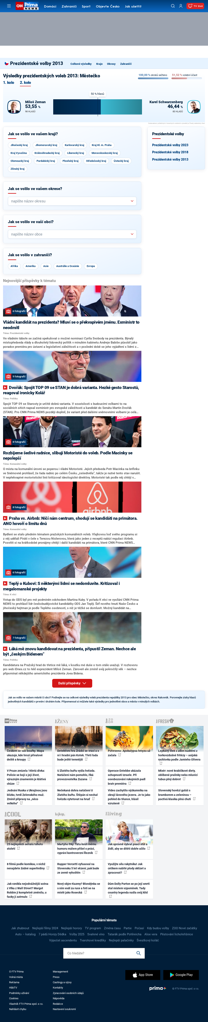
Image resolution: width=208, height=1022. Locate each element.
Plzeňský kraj (70, 160)
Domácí (50, 6)
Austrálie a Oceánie (67, 266)
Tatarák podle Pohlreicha (124, 934)
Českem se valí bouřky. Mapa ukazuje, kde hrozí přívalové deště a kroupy (25, 755)
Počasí (139, 928)
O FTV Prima (16, 971)
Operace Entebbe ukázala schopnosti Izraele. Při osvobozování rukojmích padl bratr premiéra (126, 777)
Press (56, 977)
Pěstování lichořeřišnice (176, 934)
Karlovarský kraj (74, 145)
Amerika (31, 266)
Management (60, 971)
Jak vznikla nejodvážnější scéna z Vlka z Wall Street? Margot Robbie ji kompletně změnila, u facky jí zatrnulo (27, 890)
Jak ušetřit (133, 6)
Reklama (14, 982)
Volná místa (16, 977)
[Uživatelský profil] (181, 6)
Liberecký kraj (75, 152)
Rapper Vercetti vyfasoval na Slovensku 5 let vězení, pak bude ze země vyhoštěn (78, 868)
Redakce (58, 1003)
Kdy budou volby (158, 928)
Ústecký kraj (121, 160)
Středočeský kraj (96, 160)
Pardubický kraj (46, 160)
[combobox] (70, 201)
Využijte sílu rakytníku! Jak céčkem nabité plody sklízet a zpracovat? (127, 868)
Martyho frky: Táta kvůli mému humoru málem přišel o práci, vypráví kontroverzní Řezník (76, 849)
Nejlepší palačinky (121, 940)
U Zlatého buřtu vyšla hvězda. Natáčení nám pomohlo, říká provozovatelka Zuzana (76, 775)
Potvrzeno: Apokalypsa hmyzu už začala (129, 753)
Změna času (112, 928)
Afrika (14, 266)
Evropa (91, 266)
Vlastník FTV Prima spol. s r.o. (26, 1003)
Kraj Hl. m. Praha (102, 145)
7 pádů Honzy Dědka (52, 934)
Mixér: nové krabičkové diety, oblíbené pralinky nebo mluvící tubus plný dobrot (178, 775)
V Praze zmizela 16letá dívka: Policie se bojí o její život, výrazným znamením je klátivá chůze (26, 777)
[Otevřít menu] (9, 6)
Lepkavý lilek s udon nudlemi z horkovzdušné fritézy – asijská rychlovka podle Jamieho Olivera (179, 755)
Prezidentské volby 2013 (170, 159)
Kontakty (58, 987)
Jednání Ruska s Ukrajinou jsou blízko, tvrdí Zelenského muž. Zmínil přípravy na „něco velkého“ (27, 797)
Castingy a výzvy (62, 982)
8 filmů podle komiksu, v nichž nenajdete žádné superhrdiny (26, 866)
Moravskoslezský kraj (105, 152)
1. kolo (8, 83)
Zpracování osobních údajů (68, 993)
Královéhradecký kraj (47, 152)
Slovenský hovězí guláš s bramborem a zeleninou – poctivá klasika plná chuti (175, 795)
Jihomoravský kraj (46, 145)
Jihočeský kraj (19, 145)
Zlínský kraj (17, 168)
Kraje (99, 63)
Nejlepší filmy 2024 (45, 928)
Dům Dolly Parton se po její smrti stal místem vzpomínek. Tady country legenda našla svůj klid (129, 888)
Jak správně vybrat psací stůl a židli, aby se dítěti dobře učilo (127, 846)
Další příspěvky (69, 683)
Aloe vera (150, 934)
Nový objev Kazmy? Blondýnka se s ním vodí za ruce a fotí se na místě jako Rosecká (78, 888)
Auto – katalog (25, 934)
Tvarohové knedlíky (93, 940)
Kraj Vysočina (19, 152)
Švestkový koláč (148, 940)
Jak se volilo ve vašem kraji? (33, 134)
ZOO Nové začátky (184, 928)
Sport (86, 6)
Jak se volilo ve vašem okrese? (35, 189)
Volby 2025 (76, 934)
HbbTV (13, 987)
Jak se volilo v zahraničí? (30, 255)
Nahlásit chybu (17, 1009)
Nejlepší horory (71, 928)
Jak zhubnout (20, 928)
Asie (46, 266)
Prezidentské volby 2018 (170, 152)
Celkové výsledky (81, 63)
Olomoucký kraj (20, 160)
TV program (93, 928)
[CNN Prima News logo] (27, 6)
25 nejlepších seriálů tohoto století (25, 846)
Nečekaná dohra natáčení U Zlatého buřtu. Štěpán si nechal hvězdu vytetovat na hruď (77, 795)
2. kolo (25, 83)
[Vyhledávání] (172, 5)
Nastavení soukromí (64, 1009)
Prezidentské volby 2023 (170, 145)
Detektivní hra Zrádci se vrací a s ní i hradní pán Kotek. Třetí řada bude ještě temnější (78, 755)
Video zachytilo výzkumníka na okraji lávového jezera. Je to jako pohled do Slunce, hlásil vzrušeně (129, 797)
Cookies (13, 998)
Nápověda (58, 998)
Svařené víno (96, 934)
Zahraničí (69, 6)
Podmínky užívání (19, 993)
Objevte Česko (107, 6)
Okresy (111, 63)
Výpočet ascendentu (63, 940)
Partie (128, 928)
